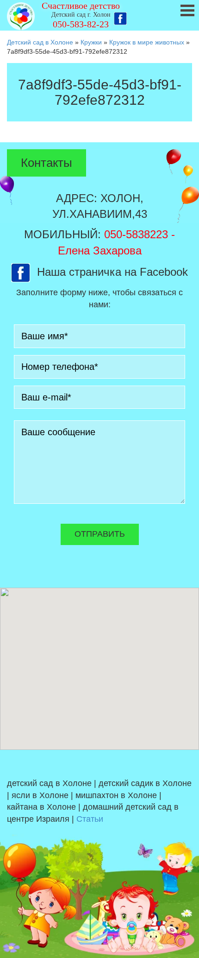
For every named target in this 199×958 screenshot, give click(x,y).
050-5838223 (136, 234)
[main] (99, 99)
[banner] (99, 15)
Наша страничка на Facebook (112, 272)
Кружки (91, 42)
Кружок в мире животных (146, 42)
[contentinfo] (99, 854)
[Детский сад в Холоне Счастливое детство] (21, 16)
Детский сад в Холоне (40, 42)
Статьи (89, 819)
